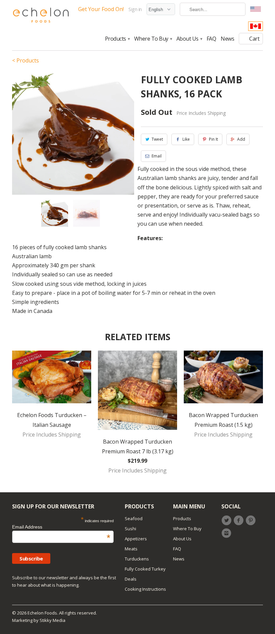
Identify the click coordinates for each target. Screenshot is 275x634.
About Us (189, 39)
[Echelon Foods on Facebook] (239, 520)
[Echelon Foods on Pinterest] (252, 520)
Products (117, 39)
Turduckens (137, 559)
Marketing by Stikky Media (38, 620)
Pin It (213, 139)
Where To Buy (153, 39)
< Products (25, 60)
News (227, 39)
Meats (131, 549)
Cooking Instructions (145, 589)
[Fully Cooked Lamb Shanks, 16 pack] (73, 134)
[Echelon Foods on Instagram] (227, 533)
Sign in (135, 9)
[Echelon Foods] (41, 17)
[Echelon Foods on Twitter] (227, 520)
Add (241, 139)
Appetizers (136, 539)
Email (157, 156)
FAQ (211, 39)
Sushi (130, 529)
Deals (130, 579)
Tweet (157, 139)
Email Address (61, 527)
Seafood (134, 518)
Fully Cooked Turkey (145, 569)
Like (186, 139)
